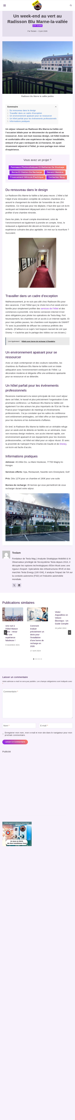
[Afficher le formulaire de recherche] (71, 5)
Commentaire (10, 691)
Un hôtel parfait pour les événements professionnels (33, 118)
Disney (63, 444)
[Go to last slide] (5, 632)
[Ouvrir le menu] (4, 5)
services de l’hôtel (49, 308)
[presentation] (12, 614)
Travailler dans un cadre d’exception (26, 113)
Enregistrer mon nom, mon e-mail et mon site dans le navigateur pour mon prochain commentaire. (38, 734)
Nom (6, 725)
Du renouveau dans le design (23, 110)
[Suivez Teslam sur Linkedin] (19, 585)
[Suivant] (69, 632)
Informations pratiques (20, 121)
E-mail (44, 725)
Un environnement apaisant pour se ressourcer (31, 116)
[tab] (33, 659)
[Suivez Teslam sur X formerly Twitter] (14, 585)
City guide (37, 25)
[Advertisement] (17, 782)
